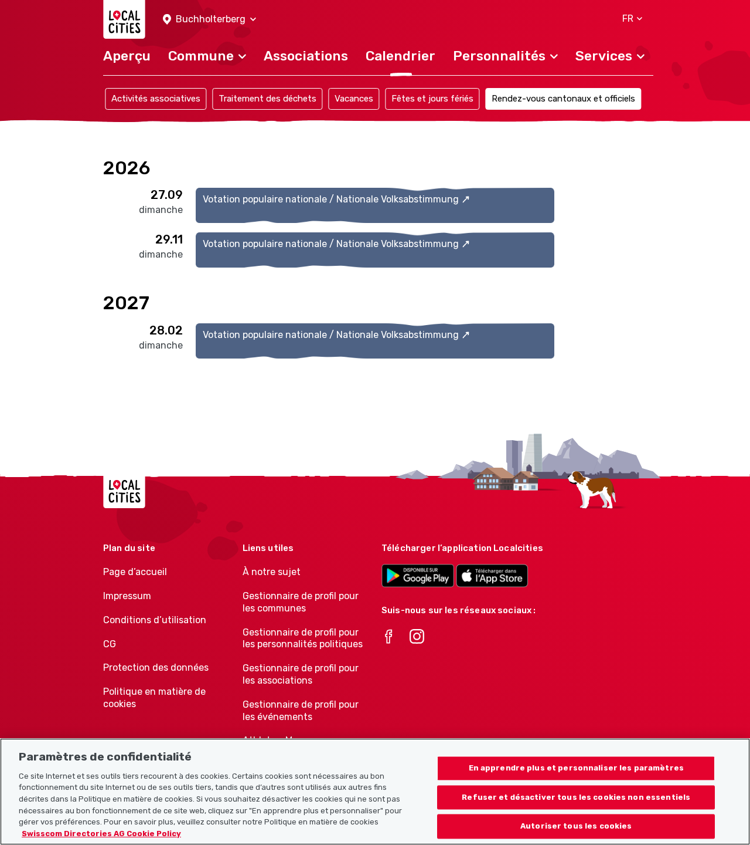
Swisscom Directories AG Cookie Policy (101, 833)
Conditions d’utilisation (154, 620)
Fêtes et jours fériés (432, 98)
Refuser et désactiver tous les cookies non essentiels (576, 797)
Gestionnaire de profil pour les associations (301, 674)
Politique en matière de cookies (154, 697)
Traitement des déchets (267, 98)
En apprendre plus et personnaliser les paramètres (576, 767)
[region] (375, 791)
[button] (209, 19)
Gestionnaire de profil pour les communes (301, 602)
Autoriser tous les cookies (576, 826)
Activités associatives (155, 98)
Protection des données (156, 667)
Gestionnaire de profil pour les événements (301, 710)
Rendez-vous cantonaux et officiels (563, 98)
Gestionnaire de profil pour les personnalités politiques (303, 638)
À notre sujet (272, 571)
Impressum (127, 595)
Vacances (354, 98)
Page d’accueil (135, 571)
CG (109, 644)
